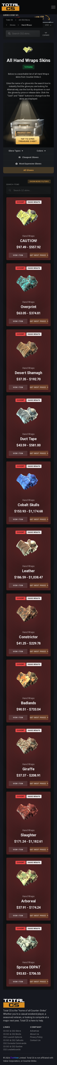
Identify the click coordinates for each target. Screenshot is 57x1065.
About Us (34, 1034)
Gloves (13, 25)
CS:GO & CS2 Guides (12, 1046)
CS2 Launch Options (12, 1037)
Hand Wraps (28, 236)
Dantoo (15, 1058)
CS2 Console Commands (14, 1043)
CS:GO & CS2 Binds (12, 1034)
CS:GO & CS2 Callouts (13, 1040)
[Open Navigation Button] (53, 7)
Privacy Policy (36, 1037)
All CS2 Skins (24, 20)
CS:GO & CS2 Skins (12, 1031)
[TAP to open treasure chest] (28, 124)
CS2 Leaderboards (12, 1049)
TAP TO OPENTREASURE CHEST (27, 140)
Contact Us (35, 1040)
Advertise (34, 1031)
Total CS (9, 20)
